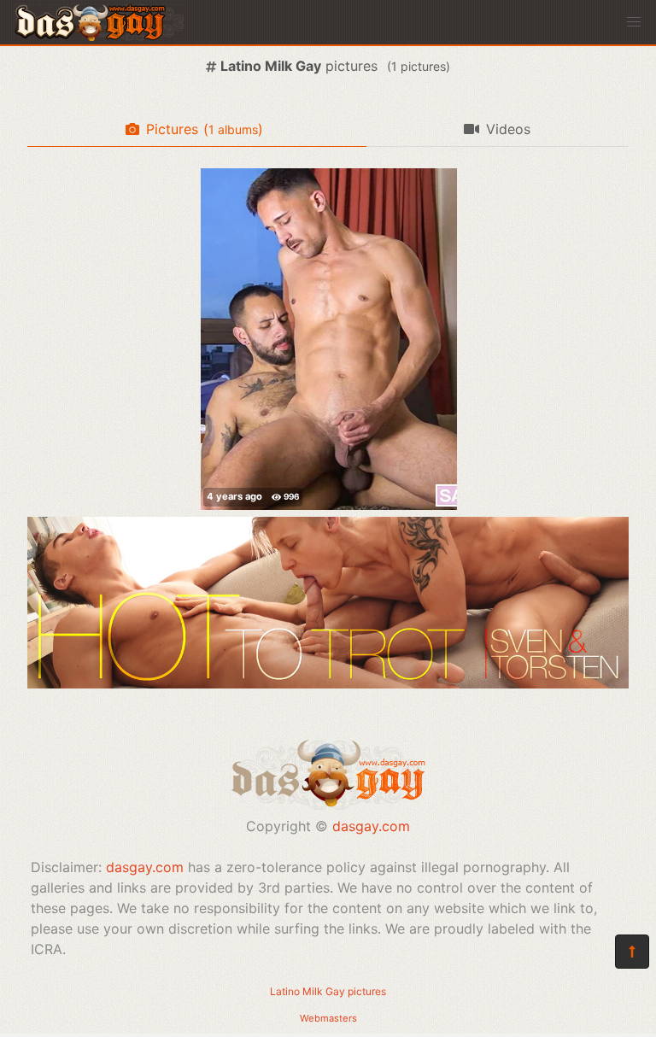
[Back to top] (632, 951)
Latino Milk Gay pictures (328, 991)
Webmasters (328, 1018)
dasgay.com (371, 826)
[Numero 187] (329, 339)
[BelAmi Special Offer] (328, 683)
